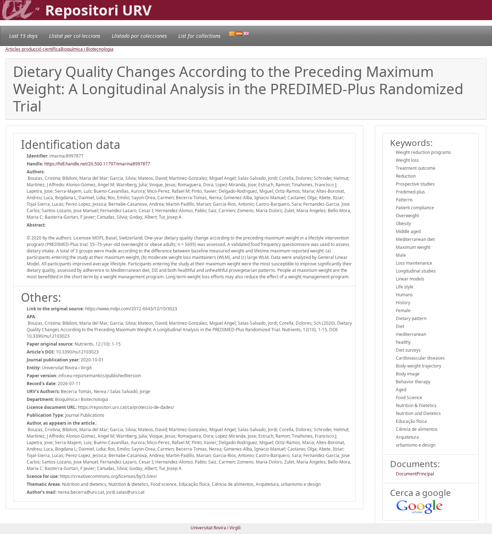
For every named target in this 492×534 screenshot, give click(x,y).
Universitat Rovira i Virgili (216, 528)
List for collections (199, 35)
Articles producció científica (33, 49)
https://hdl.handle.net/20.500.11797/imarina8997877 (97, 164)
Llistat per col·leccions (74, 35)
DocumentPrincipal (415, 474)
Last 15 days (23, 35)
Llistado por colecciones (139, 35)
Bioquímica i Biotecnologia (87, 49)
